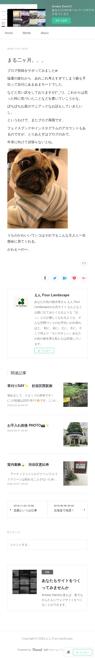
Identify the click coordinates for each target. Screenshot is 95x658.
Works (27, 33)
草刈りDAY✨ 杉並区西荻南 (29, 385)
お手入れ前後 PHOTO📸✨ (28, 425)
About (44, 33)
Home (9, 33)
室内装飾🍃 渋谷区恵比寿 (28, 464)
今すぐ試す (61, 20)
